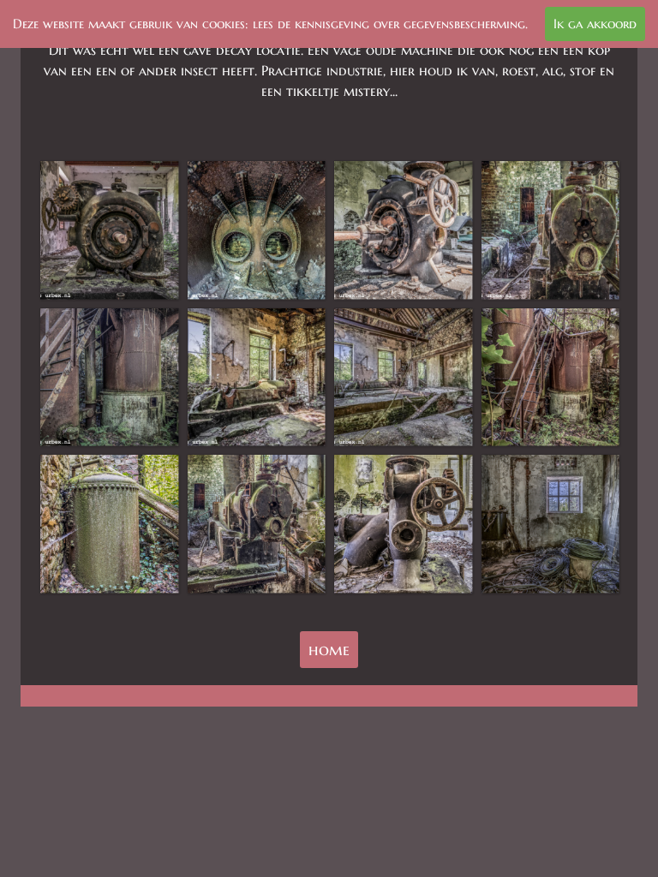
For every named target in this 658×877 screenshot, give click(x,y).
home (329, 649)
